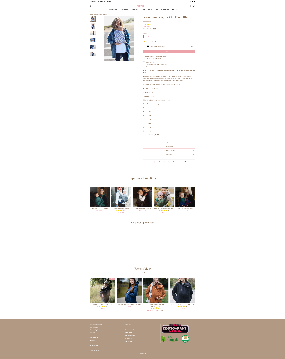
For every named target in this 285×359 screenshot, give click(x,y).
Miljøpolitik (92, 332)
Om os (91, 335)
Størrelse (145, 33)
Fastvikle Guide (169, 154)
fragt (154, 28)
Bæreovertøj (125, 9)
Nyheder (150, 9)
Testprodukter (165, 9)
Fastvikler (105, 14)
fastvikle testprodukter (156, 58)
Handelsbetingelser (94, 330)
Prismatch (100, 1)
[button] (147, 24)
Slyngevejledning (108, 1)
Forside (91, 14)
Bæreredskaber (113, 9)
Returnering (93, 342)
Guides (173, 9)
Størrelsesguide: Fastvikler (169, 150)
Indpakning (167, 161)
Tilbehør (142, 9)
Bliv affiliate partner (94, 348)
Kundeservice (93, 1)
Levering (169, 139)
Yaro (174, 161)
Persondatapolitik (94, 337)
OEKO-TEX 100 (169, 146)
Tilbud (156, 9)
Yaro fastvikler (183, 161)
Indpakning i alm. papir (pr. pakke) (157, 46)
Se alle (142, 182)
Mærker (134, 9)
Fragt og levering (94, 327)
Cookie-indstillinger (94, 350)
